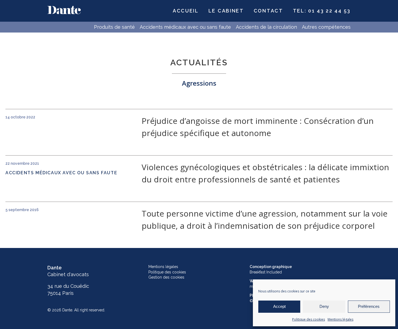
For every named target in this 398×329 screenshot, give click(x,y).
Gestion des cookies (166, 277)
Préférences (369, 306)
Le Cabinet (226, 11)
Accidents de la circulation (266, 27)
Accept (279, 306)
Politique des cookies (308, 319)
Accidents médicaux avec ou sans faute (185, 27)
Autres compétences (326, 27)
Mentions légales (340, 319)
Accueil (186, 11)
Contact (268, 11)
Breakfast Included (266, 272)
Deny (324, 306)
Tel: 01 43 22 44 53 (322, 11)
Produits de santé (114, 27)
